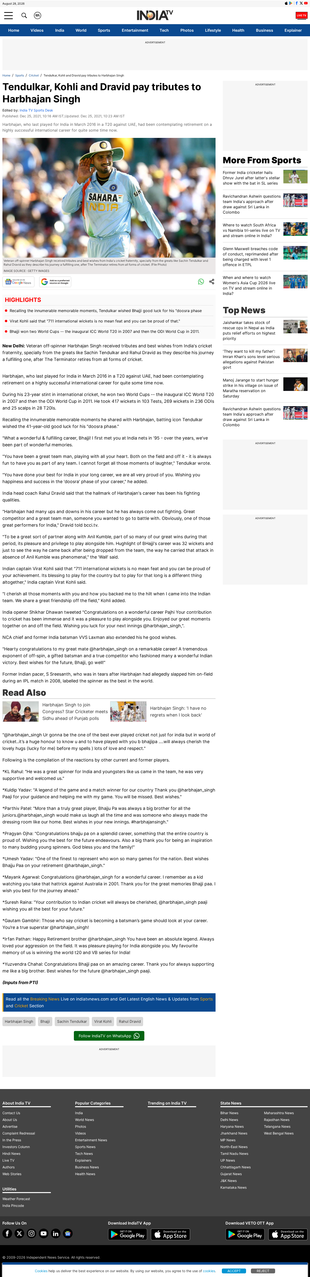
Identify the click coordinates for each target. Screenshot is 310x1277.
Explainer (293, 30)
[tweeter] (19, 1233)
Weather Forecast (16, 1199)
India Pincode (13, 1205)
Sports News (85, 1147)
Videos (37, 30)
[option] (55, 711)
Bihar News (229, 1113)
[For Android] (245, 1234)
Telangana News (277, 1126)
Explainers (83, 1160)
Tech (164, 30)
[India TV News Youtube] (306, 3)
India (59, 30)
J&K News (228, 1181)
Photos (187, 30)
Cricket (34, 75)
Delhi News (229, 1120)
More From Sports (262, 160)
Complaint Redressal (18, 1133)
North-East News (234, 1147)
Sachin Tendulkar (72, 1021)
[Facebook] (7, 1233)
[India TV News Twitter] (301, 3)
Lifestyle (213, 30)
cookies (209, 1271)
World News (84, 1120)
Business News (87, 1167)
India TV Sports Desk (36, 110)
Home (13, 30)
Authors (8, 1167)
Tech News (84, 1153)
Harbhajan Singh (19, 1021)
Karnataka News (233, 1187)
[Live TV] (302, 15)
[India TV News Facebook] (296, 3)
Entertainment (135, 30)
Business (264, 30)
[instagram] (31, 1233)
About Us (9, 1120)
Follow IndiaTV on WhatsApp (105, 1035)
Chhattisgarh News (235, 1167)
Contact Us (11, 1113)
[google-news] (68, 1233)
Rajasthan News (276, 1120)
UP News (227, 1160)
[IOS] (286, 3)
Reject (263, 1271)
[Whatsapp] (201, 282)
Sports (104, 30)
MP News (227, 1140)
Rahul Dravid (130, 1021)
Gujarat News (231, 1174)
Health (238, 30)
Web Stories (11, 1174)
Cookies (41, 1271)
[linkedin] (56, 1233)
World (81, 30)
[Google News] (18, 281)
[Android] (291, 3)
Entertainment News (91, 1140)
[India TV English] (155, 15)
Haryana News (232, 1126)
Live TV (8, 1160)
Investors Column (16, 1147)
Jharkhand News (233, 1133)
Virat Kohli (103, 1021)
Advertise (9, 1126)
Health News (85, 1174)
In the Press (11, 1140)
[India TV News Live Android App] (127, 1234)
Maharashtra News (279, 1113)
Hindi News (11, 1153)
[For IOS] (288, 1234)
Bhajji (45, 1021)
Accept (234, 1271)
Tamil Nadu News (234, 1153)
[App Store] (170, 1234)
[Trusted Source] (55, 281)
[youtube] (43, 1233)
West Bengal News (279, 1133)
